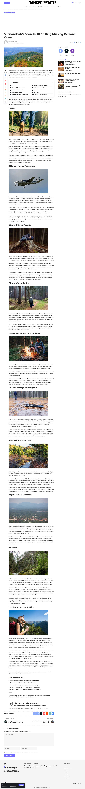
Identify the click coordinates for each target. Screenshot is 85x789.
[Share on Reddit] (5, 89)
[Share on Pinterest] (5, 83)
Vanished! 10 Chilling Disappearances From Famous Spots (25, 685)
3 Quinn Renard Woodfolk (39, 90)
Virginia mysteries (32, 696)
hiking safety (25, 695)
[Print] (80, 42)
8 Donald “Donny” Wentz (17, 90)
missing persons (32, 695)
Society (69, 75)
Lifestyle (70, 70)
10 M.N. (12, 85)
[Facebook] (60, 52)
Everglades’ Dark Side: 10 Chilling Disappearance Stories (24, 680)
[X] (66, 52)
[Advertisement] (42, 23)
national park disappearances (43, 695)
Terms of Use (13, 786)
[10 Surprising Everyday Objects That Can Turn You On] (61, 81)
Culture (66, 64)
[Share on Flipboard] (5, 81)
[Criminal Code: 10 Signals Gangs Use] (61, 75)
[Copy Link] (78, 42)
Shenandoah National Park (15, 696)
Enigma (6, 12)
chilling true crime (18, 695)
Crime (66, 75)
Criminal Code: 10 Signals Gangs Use (73, 73)
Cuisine (66, 70)
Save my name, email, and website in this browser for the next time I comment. (21, 752)
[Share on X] (76, 42)
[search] (73, 2)
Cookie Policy (32, 708)
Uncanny (71, 82)
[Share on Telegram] (5, 92)
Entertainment (72, 64)
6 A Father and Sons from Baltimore (20, 94)
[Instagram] (72, 52)
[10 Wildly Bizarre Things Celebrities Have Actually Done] (61, 63)
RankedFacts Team (12, 41)
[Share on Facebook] (74, 42)
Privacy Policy (5, 786)
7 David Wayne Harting (17, 92)
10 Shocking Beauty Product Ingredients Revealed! (23, 682)
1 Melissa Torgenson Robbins (40, 94)
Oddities (12, 12)
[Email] (5, 95)
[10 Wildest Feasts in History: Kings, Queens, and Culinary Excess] (61, 86)
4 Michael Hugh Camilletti (39, 87)
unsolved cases (24, 696)
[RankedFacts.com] (42, 3)
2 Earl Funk (36, 92)
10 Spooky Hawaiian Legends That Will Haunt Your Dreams (25, 687)
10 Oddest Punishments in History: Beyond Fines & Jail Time (25, 689)
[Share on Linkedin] (5, 86)
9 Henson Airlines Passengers (18, 87)
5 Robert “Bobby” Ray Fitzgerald (41, 85)
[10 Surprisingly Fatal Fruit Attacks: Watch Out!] (61, 69)
